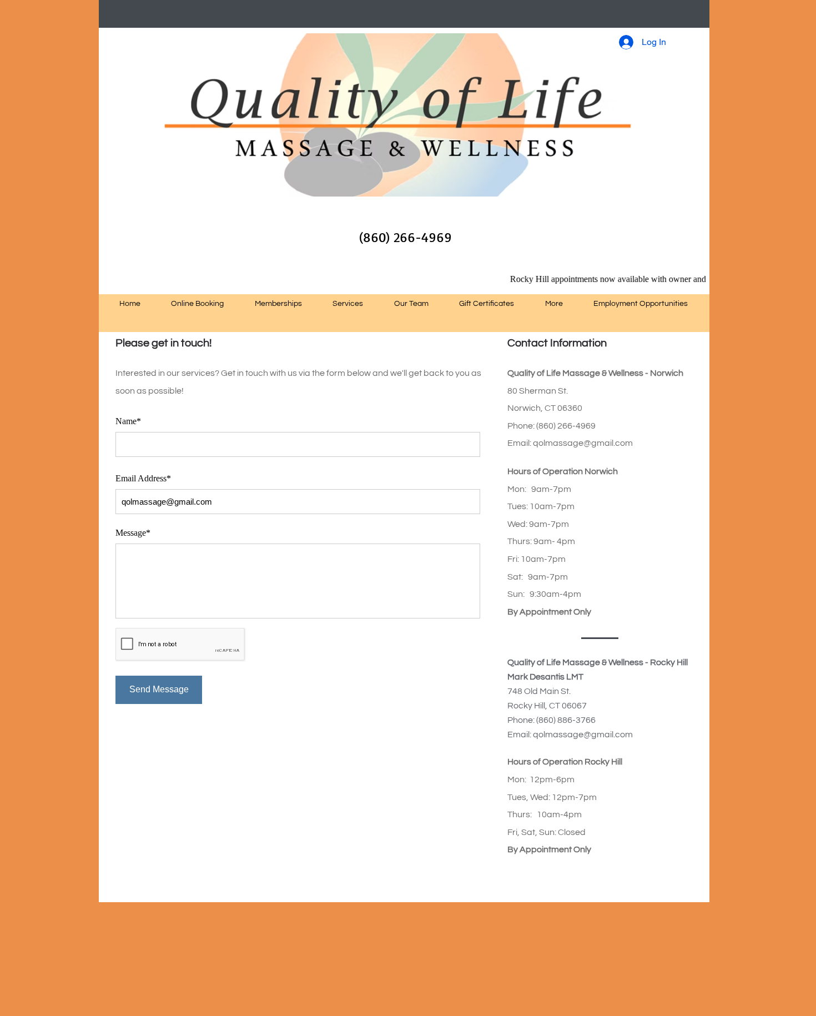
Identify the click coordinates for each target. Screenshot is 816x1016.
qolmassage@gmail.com (583, 443)
